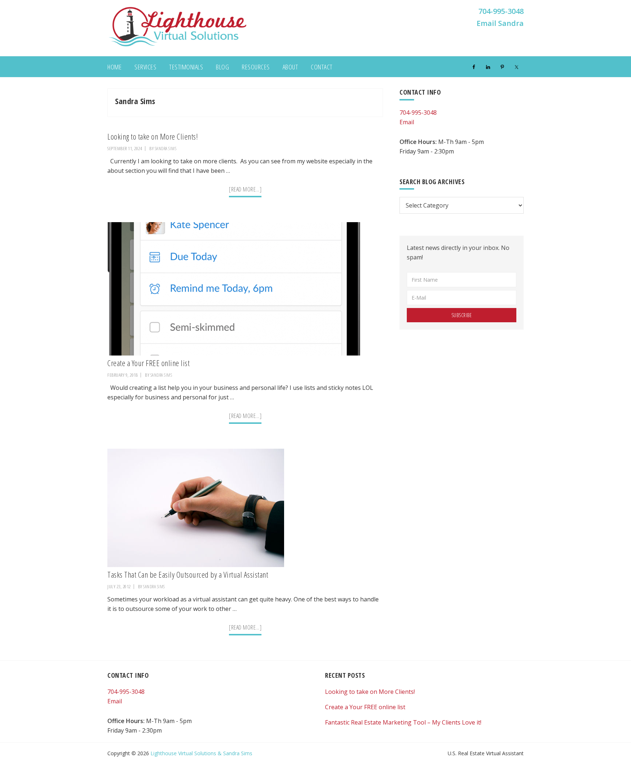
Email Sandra (500, 23)
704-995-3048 (501, 11)
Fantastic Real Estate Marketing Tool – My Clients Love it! (403, 722)
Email (406, 122)
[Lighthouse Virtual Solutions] (177, 46)
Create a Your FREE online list (148, 362)
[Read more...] (245, 191)
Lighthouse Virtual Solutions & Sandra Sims (201, 753)
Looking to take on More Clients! (152, 136)
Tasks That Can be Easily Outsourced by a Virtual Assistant (187, 574)
